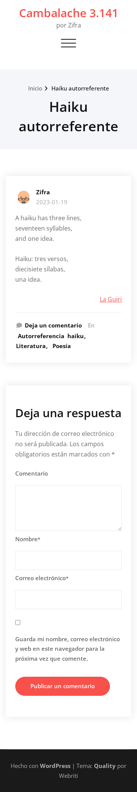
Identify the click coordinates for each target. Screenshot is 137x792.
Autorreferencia (41, 336)
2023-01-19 (51, 202)
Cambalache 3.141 (68, 13)
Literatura (31, 346)
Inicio (35, 88)
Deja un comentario (53, 325)
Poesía (62, 346)
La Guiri (111, 299)
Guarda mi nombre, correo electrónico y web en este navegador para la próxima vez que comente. (67, 648)
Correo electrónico (41, 578)
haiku (75, 336)
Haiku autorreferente (80, 88)
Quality (105, 765)
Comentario (31, 473)
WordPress (55, 765)
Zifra (43, 192)
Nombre (27, 539)
